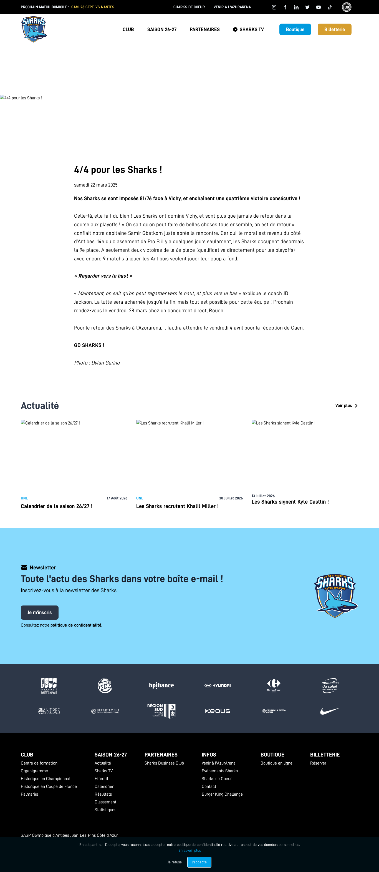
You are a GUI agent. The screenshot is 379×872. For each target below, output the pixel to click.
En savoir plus (189, 850)
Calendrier (104, 786)
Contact (209, 786)
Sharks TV (252, 29)
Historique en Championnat (45, 778)
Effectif (101, 778)
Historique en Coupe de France (49, 786)
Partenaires (205, 29)
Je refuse (175, 862)
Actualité (103, 763)
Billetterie (334, 29)
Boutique (295, 29)
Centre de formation (39, 763)
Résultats (103, 794)
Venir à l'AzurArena (232, 7)
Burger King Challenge (222, 794)
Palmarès (29, 794)
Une (24, 498)
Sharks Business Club (164, 763)
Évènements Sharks (220, 771)
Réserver (318, 763)
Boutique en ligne (276, 763)
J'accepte (199, 862)
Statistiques (105, 810)
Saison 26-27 (161, 29)
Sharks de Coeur (189, 7)
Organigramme (34, 771)
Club (128, 29)
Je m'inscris (39, 612)
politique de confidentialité (75, 625)
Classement (105, 802)
